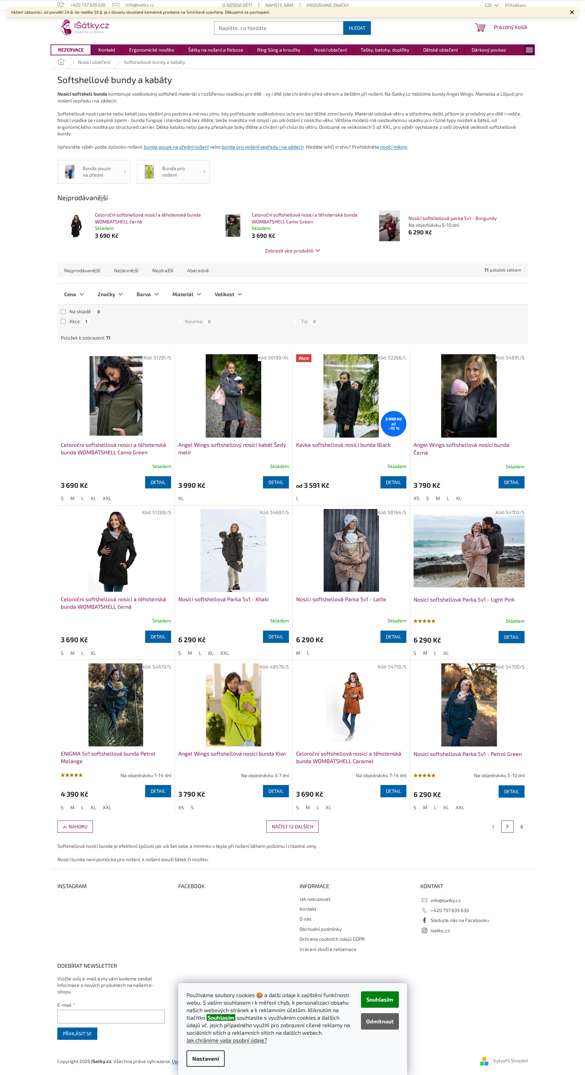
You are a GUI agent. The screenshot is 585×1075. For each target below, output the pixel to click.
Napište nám (279, 5)
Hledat (357, 28)
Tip (308, 321)
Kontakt (308, 909)
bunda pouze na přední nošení (176, 147)
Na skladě (84, 311)
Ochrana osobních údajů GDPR (332, 939)
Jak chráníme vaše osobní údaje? (226, 1040)
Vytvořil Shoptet (510, 1060)
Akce (78, 321)
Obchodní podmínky (321, 929)
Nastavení (205, 1058)
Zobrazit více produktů (289, 250)
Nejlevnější (126, 270)
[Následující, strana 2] (507, 827)
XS (416, 498)
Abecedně (198, 270)
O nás (305, 919)
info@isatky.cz (446, 900)
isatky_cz (440, 930)
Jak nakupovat (315, 899)
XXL (107, 498)
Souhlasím (379, 999)
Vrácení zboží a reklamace (328, 949)
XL (93, 498)
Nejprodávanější (82, 270)
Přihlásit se (77, 1033)
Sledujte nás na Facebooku (460, 920)
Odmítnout (380, 1021)
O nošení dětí (237, 5)
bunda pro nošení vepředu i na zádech (263, 147)
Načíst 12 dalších (292, 826)
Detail (158, 482)
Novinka (198, 321)
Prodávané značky (328, 5)
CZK (489, 5)
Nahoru (78, 826)
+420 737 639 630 (450, 910)
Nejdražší (162, 270)
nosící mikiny (393, 147)
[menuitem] (70, 50)
